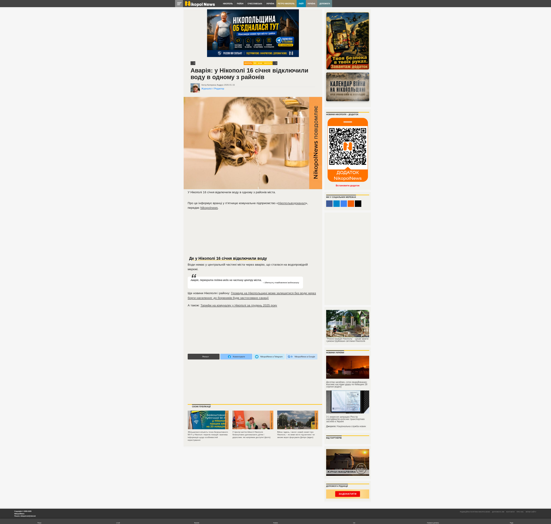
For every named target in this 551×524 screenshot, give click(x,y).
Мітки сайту (531, 512)
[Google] (344, 203)
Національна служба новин (351, 426)
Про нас (520, 512)
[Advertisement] (253, 234)
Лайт (301, 4)
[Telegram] (336, 203)
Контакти (510, 512)
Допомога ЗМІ (498, 512)
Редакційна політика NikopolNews (475, 512)
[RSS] (351, 203)
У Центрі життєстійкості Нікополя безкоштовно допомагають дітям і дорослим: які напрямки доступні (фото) (251, 434)
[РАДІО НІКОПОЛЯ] (347, 86)
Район (240, 4)
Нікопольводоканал (291, 203)
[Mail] (358, 203)
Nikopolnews (209, 207)
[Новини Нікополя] (199, 6)
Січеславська (255, 4)
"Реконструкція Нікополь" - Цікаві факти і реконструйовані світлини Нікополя (347, 340)
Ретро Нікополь (286, 4)
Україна (270, 4)
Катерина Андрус (215, 85)
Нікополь (228, 4)
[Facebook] (329, 203)
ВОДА (260, 63)
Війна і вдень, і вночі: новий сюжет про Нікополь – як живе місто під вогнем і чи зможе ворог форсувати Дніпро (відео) (296, 434)
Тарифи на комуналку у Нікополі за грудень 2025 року (238, 305)
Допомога (324, 4)
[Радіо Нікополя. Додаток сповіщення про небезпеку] (347, 41)
